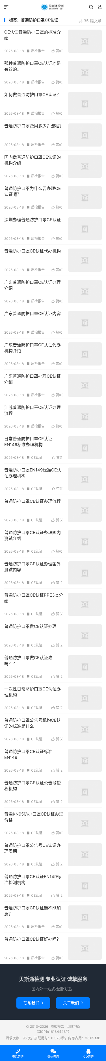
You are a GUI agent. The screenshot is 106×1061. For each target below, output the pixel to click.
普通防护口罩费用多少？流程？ (34, 126)
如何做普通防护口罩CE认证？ (32, 94)
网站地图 (73, 1026)
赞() (57, 51)
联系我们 (33, 1002)
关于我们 (73, 1002)
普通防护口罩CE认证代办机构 (32, 251)
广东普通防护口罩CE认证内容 (32, 313)
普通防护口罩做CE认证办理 (30, 626)
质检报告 (53, 7)
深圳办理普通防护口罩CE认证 (32, 219)
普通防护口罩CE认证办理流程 (32, 501)
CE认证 (34, 457)
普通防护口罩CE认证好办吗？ (32, 939)
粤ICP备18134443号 (53, 1031)
